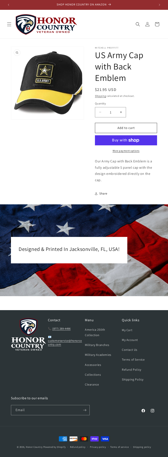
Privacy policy (98, 446)
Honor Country (34, 446)
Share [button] (103, 193)
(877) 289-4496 (61, 328)
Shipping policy (142, 446)
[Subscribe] (84, 410)
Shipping (100, 95)
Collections (93, 375)
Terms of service (119, 446)
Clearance (92, 384)
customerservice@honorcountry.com (65, 342)
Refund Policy (131, 370)
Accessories (93, 365)
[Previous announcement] (8, 5)
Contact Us (129, 350)
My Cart (127, 330)
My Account (130, 340)
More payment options (126, 150)
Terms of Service (133, 359)
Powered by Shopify (54, 446)
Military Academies (98, 355)
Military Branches (97, 345)
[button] (9, 24)
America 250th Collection (95, 332)
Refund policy (78, 446)
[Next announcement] (159, 5)
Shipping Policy (133, 379)
